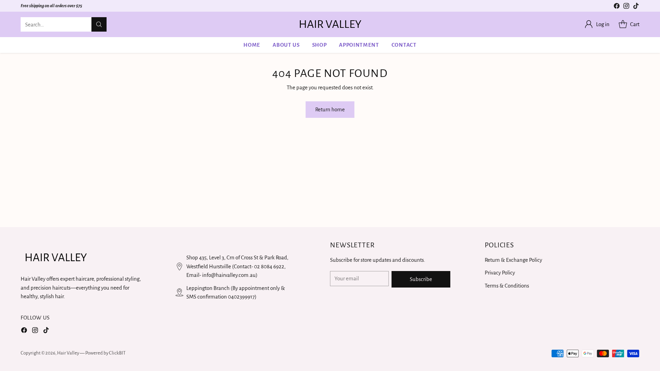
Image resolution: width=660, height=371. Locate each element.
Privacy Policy (500, 273)
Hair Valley (68, 353)
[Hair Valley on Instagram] (626, 7)
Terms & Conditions (507, 286)
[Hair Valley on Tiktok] (635, 7)
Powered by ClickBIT (105, 353)
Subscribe (421, 279)
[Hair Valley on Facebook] (616, 7)
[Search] (99, 24)
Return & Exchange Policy (513, 260)
